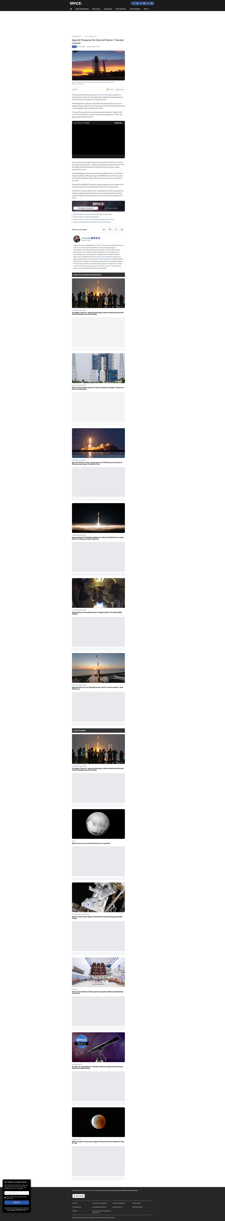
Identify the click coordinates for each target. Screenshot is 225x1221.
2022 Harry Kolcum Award (101, 257)
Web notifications (138, 1207)
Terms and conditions (118, 1203)
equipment (112, 167)
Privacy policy (137, 1203)
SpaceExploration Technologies (101, 95)
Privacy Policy (19, 1209)
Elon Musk (75, 114)
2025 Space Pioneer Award (98, 259)
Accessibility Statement (99, 1207)
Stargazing (108, 9)
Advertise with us (117, 1207)
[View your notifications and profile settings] (144, 3)
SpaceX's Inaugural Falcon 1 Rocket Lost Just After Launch (92, 222)
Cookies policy (76, 1207)
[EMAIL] (99, 238)
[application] (98, 140)
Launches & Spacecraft (90, 36)
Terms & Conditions (11, 1210)
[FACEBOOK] (92, 238)
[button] (150, 3)
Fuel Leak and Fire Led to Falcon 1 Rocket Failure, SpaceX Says (93, 219)
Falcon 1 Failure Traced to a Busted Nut (86, 217)
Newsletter (121, 89)
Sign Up (17, 1202)
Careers (74, 1211)
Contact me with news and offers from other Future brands (16, 1197)
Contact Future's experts (99, 1203)
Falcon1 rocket (115, 103)
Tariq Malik (82, 46)
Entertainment (120, 9)
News (74, 47)
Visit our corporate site (129, 1190)
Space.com (106, 245)
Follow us (111, 89)
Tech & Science (135, 9)
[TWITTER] (94, 238)
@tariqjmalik (102, 268)
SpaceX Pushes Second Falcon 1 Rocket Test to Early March (92, 214)
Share (76, 89)
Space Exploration (82, 9)
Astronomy (96, 9)
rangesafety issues (79, 169)
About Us (75, 1203)
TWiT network (105, 266)
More (146, 9)
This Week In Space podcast (87, 266)
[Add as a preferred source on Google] (78, 1196)
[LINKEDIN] (97, 238)
